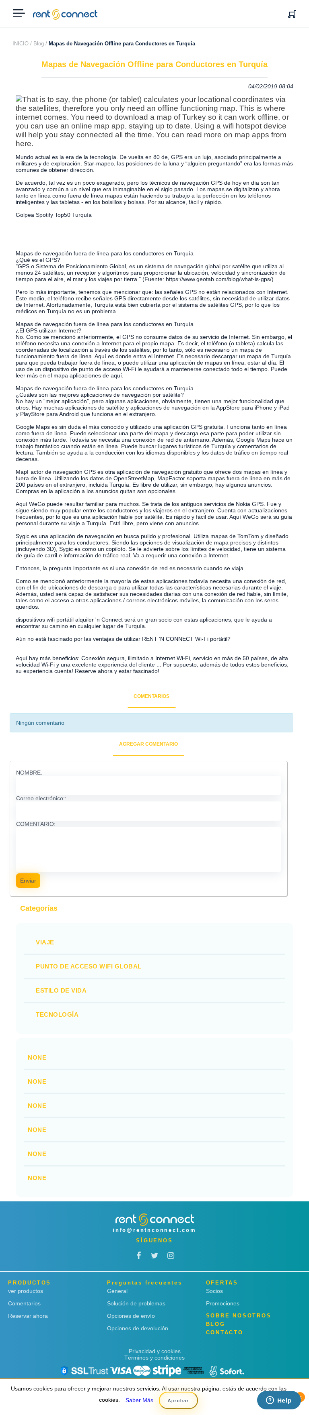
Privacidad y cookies (155, 1351)
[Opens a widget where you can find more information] (279, 1401)
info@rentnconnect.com (154, 1230)
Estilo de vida (61, 990)
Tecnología (57, 1014)
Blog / (40, 44)
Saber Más (139, 1400)
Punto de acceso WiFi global (89, 966)
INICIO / (22, 44)
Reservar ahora (28, 1316)
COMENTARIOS (151, 696)
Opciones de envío (131, 1316)
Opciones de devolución (137, 1328)
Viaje (45, 942)
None (37, 1057)
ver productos (25, 1291)
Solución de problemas (136, 1303)
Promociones (222, 1303)
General (117, 1291)
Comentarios (24, 1303)
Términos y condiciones (154, 1357)
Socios (214, 1291)
